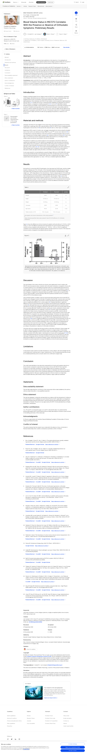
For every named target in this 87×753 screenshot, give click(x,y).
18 (66, 333)
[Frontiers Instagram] (19, 739)
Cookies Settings (72, 744)
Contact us (66, 721)
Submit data (50, 2)
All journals (23, 2)
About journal (49, 6)
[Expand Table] (68, 187)
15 (38, 146)
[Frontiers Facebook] (8, 739)
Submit (65, 723)
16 (31, 318)
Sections (19, 6)
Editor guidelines (11, 723)
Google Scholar (40, 444)
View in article (16, 108)
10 (67, 132)
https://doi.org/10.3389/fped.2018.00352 (38, 18)
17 (65, 333)
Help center (66, 715)
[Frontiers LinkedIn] (15, 739)
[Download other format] (78, 15)
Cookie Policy (26, 749)
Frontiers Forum (49, 715)
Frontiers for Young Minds (51, 721)
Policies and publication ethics (14, 721)
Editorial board (41, 6)
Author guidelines (11, 715)
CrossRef (38, 462)
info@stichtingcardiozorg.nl (54, 665)
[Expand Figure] (68, 235)
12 (63, 135)
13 (36, 146)
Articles (25, 6)
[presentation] (46, 132)
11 (47, 135)
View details (66, 47)
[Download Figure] (65, 235)
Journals (29, 721)
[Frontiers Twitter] (12, 739)
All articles (31, 2)
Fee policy (9, 726)
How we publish (31, 723)
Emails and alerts (67, 718)
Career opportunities (68, 726)
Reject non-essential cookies (72, 747)
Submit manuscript (41, 2)
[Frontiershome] (7, 2)
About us (15, 2)
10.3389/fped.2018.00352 (35, 622)
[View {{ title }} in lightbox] (12, 102)
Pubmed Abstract (30, 444)
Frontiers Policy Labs (50, 718)
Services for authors (12, 718)
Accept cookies (73, 750)
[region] (43, 747)
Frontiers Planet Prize (50, 723)
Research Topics (32, 6)
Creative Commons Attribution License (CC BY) (39, 656)
